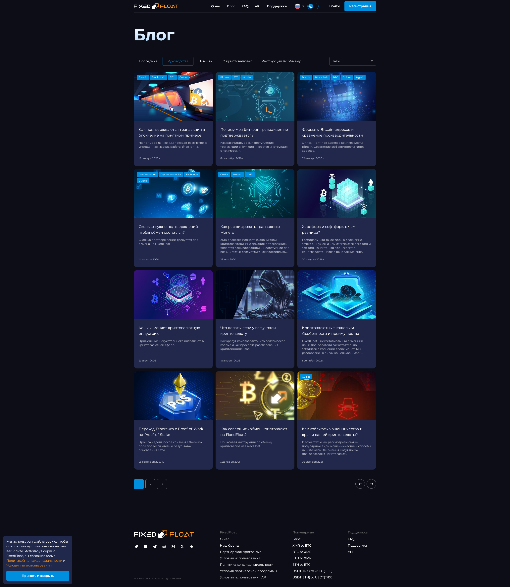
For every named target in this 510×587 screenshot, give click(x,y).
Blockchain (158, 77)
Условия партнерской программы (248, 571)
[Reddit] (164, 546)
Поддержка (277, 6)
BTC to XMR (302, 552)
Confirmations (147, 174)
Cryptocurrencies (171, 174)
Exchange (192, 174)
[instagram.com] (145, 546)
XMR (250, 174)
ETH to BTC (301, 564)
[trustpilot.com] (191, 546)
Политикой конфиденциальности (34, 561)
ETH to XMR (302, 558)
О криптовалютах (237, 61)
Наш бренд (229, 545)
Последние (148, 61)
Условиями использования (29, 565)
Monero (237, 174)
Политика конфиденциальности (247, 564)
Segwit (359, 77)
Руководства (178, 61)
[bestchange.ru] (182, 546)
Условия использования (240, 558)
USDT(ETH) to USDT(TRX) (312, 577)
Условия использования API (243, 577)
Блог (231, 6)
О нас (216, 6)
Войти (334, 6)
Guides (183, 77)
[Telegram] (154, 546)
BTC (172, 77)
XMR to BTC (302, 545)
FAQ (244, 6)
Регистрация (360, 6)
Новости (205, 61)
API (258, 6)
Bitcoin (143, 77)
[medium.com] (173, 546)
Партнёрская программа (241, 552)
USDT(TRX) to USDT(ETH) (312, 571)
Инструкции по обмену (281, 61)
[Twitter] (136, 546)
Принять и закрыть (38, 576)
